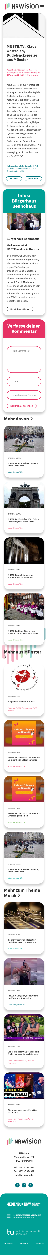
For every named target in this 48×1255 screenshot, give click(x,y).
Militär (22, 171)
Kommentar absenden (21, 406)
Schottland (29, 166)
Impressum (40, 1243)
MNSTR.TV (17, 156)
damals (24, 122)
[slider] (18, 35)
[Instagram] (24, 1185)
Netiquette (24, 1243)
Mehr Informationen (19, 309)
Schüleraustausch (23, 168)
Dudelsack (11, 166)
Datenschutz (8, 1243)
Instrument (32, 148)
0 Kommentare (32, 75)
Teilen (15, 178)
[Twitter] (31, 1185)
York (37, 166)
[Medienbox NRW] (24, 1204)
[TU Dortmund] (24, 1232)
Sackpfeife (19, 166)
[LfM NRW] (24, 1218)
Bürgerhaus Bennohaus (28, 70)
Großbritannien (13, 171)
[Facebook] (17, 1185)
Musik (20, 99)
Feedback (33, 178)
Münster (10, 72)
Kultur (10, 99)
